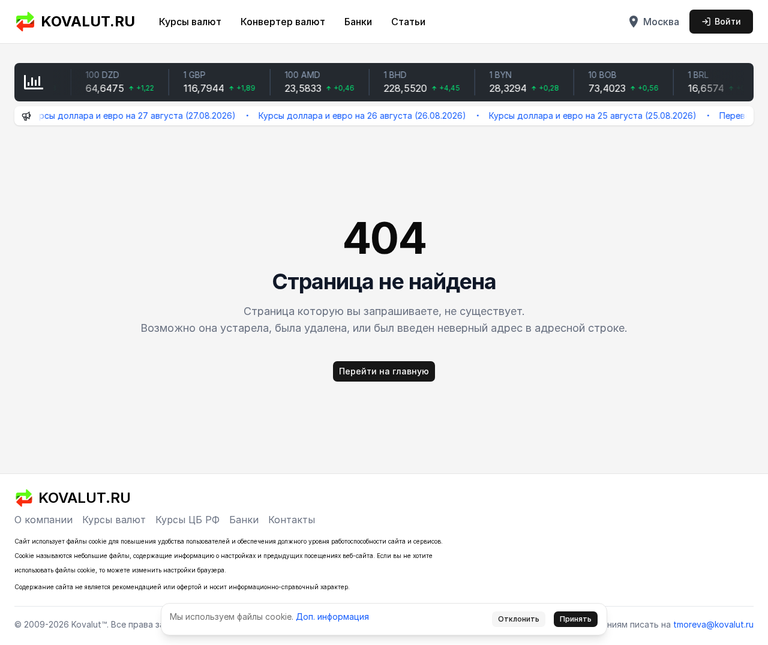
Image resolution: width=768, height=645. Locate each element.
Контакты (291, 520)
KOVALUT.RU (88, 21)
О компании (43, 520)
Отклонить (518, 618)
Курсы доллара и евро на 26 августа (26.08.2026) (354, 115)
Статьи (408, 22)
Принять (576, 618)
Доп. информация (332, 616)
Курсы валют (190, 22)
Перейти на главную (384, 371)
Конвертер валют (283, 22)
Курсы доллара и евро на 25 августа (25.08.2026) (584, 115)
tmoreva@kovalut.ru (713, 624)
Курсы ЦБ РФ (187, 520)
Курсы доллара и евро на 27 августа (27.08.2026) (124, 115)
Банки (358, 22)
